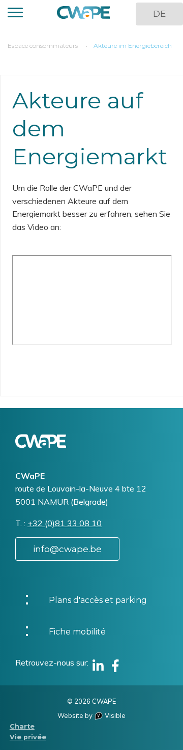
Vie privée (28, 737)
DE (159, 14)
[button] (15, 14)
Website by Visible (91, 715)
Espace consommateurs (43, 45)
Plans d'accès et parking (98, 600)
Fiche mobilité (77, 632)
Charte (22, 726)
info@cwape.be (67, 549)
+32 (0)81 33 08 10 (64, 523)
